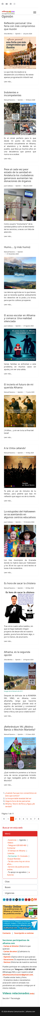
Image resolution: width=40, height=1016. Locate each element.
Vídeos (10, 842)
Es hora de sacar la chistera (19, 583)
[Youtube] (7, 4)
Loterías (11, 853)
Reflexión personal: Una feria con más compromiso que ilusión (19, 26)
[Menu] (34, 12)
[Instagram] (14, 4)
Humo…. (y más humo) (17, 247)
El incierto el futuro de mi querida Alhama (18, 386)
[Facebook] (2, 4)
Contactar (11, 848)
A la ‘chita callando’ (15, 448)
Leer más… (8, 82)
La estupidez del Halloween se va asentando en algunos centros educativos (20, 514)
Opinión (18, 34)
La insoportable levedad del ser (18, 798)
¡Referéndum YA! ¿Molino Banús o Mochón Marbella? (19, 728)
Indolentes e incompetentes (12, 94)
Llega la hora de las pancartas (17, 801)
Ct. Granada (23, 856)
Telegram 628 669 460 (17, 845)
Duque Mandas (14, 859)
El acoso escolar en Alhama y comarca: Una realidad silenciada (19, 318)
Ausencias (12, 840)
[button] (20, 833)
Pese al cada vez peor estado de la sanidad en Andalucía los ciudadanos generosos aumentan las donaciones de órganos (19, 175)
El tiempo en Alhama (16, 850)
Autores (10, 875)
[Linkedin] (10, 4)
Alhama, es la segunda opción (17, 653)
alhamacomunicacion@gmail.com (18, 974)
